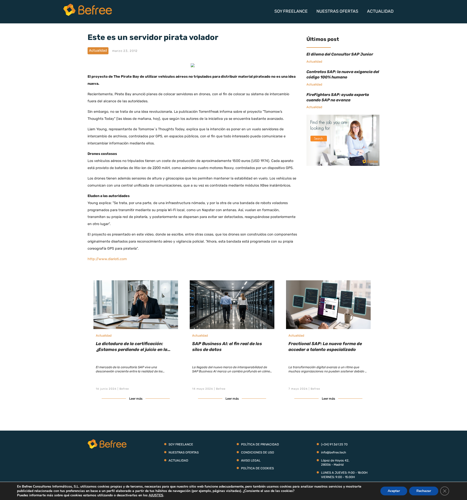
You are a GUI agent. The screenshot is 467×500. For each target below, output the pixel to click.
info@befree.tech (333, 452)
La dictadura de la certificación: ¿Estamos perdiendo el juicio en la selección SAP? (131, 349)
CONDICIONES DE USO (257, 452)
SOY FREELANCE (291, 11)
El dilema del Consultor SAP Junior (339, 54)
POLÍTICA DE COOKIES (257, 468)
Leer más (136, 398)
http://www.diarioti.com (107, 259)
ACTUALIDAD (380, 11)
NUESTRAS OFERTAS (337, 11)
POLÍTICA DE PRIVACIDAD (260, 444)
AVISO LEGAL (250, 460)
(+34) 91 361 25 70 (334, 444)
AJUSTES (156, 495)
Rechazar (423, 491)
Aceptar (394, 491)
